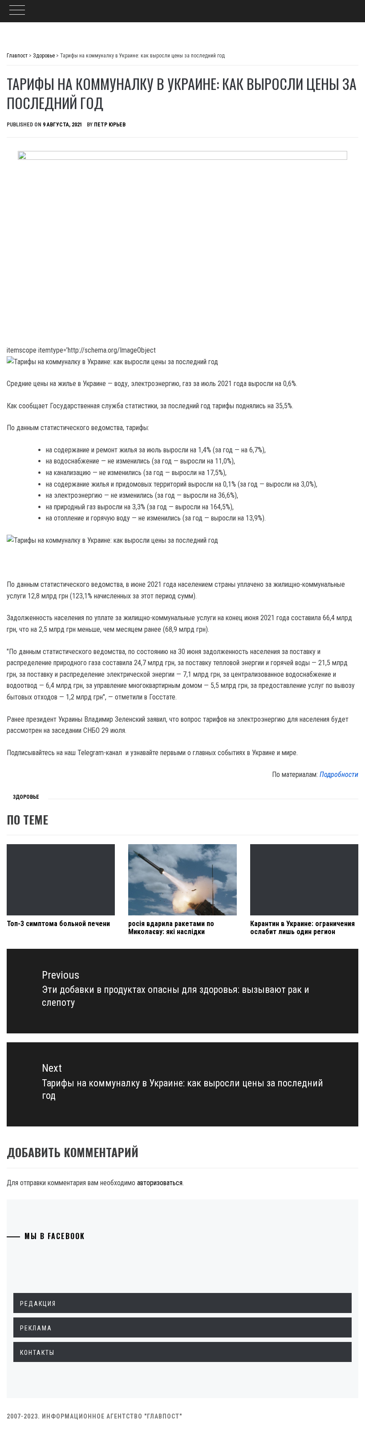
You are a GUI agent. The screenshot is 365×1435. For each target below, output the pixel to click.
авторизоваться (159, 1183)
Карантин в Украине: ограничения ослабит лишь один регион (302, 927)
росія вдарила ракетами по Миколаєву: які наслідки (171, 927)
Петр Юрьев (110, 125)
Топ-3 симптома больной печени (58, 923)
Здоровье (26, 797)
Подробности (339, 774)
